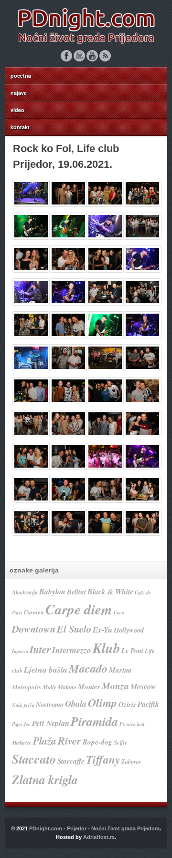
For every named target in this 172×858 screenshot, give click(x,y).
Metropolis (26, 686)
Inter (40, 649)
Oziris (127, 704)
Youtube (92, 55)
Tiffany (103, 759)
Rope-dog (97, 742)
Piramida (94, 721)
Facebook (66, 55)
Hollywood (129, 630)
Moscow (143, 686)
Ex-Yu (102, 629)
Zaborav (131, 761)
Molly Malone (59, 687)
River (69, 740)
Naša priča (23, 704)
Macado (88, 668)
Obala (75, 703)
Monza (115, 685)
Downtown (33, 629)
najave (19, 92)
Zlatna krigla (45, 779)
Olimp (102, 703)
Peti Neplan (50, 722)
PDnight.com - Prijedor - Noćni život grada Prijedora (94, 828)
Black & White (110, 591)
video (17, 109)
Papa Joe (21, 723)
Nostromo (50, 704)
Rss (105, 55)
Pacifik (148, 704)
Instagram (79, 55)
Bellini (76, 592)
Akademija (25, 592)
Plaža (44, 741)
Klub (106, 647)
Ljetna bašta (45, 669)
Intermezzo (71, 650)
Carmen (34, 612)
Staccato (34, 759)
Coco (119, 612)
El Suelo (74, 629)
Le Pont (132, 650)
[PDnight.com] (86, 44)
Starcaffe (71, 761)
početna (21, 75)
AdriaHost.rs (99, 837)
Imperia (20, 650)
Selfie (121, 742)
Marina (120, 670)
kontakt (20, 127)
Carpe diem (78, 609)
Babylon (52, 591)
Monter (89, 687)
